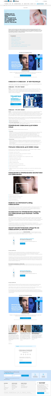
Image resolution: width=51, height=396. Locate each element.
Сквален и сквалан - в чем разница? (15, 37)
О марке (13, 389)
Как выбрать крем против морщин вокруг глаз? (12, 333)
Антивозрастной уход (6, 387)
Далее (25, 362)
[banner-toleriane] (25, 107)
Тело (4, 385)
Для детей (5, 389)
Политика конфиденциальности (24, 386)
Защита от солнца (6, 388)
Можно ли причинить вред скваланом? (16, 43)
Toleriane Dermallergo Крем (25, 270)
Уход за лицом (25, 7)
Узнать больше (14, 383)
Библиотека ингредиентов (14, 386)
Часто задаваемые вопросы (23, 384)
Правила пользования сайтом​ (24, 387)
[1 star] (21, 354)
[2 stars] (22, 354)
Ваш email (14, 375)
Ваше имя (5, 375)
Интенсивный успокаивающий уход (26, 239)
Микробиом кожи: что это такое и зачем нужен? (36, 333)
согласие (7, 378)
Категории (6, 383)
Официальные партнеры (14, 387)
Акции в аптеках (13, 388)
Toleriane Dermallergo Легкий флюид (27, 238)
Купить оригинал (22, 243)
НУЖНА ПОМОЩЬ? (24, 383)
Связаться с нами (23, 385)
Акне (4, 386)
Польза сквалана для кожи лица (15, 40)
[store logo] (8, 1)
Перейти (33, 339)
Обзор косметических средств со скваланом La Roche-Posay (19, 46)
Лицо (4, 384)
